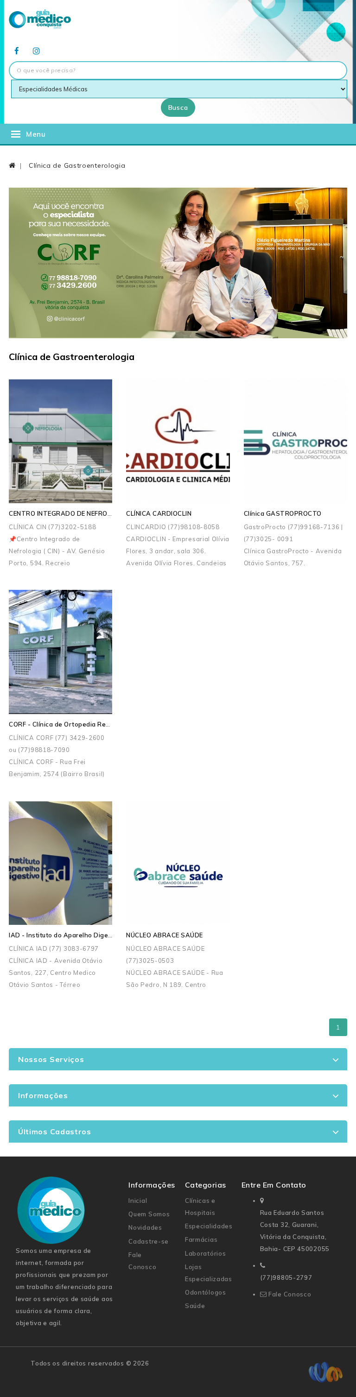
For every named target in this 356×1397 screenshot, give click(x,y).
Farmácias (201, 1239)
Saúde (195, 1305)
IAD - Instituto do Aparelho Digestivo (66, 935)
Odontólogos (205, 1292)
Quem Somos (149, 1214)
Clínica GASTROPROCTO (283, 513)
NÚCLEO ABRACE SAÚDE (164, 935)
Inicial (137, 1200)
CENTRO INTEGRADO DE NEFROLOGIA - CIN (76, 513)
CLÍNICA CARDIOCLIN (158, 513)
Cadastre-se (148, 1241)
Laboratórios (205, 1253)
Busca (178, 107)
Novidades (145, 1227)
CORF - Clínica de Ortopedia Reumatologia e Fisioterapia (96, 724)
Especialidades (209, 1226)
